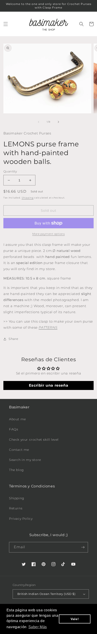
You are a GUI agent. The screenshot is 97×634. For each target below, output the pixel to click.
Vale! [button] (75, 619)
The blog (16, 470)
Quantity (10, 171)
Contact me (19, 450)
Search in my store (25, 460)
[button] (6, 24)
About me (17, 419)
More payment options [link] (48, 234)
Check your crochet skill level (34, 440)
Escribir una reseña (48, 385)
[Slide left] (39, 122)
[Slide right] (58, 122)
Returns (15, 508)
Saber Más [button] (37, 627)
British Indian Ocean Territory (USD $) (46, 594)
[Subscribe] (83, 547)
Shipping (28, 197)
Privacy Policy (20, 519)
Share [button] (13, 339)
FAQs (13, 429)
